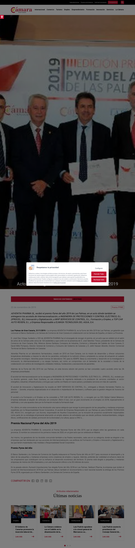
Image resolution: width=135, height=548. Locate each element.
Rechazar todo (99, 280)
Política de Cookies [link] (82, 281)
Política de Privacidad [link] (59, 282)
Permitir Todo (99, 274)
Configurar (99, 268)
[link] (2, 17)
